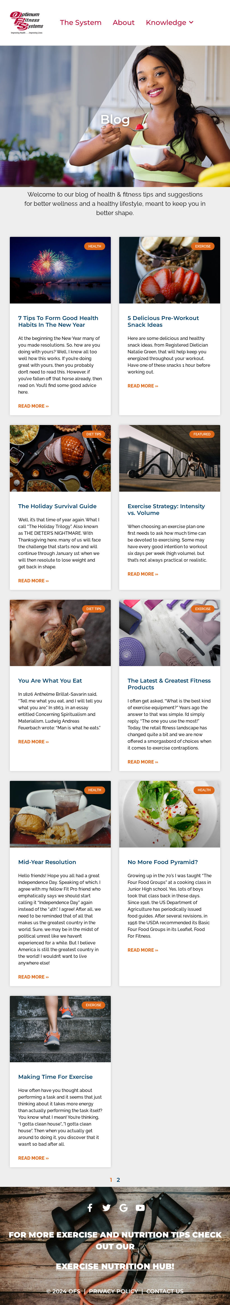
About (124, 22)
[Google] (123, 1207)
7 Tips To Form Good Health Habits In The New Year (58, 321)
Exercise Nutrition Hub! (115, 1266)
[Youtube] (140, 1207)
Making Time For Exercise (55, 1076)
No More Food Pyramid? (163, 862)
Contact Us (165, 1291)
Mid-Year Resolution (47, 862)
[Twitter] (106, 1207)
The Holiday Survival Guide (57, 506)
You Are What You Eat (50, 680)
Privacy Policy (113, 1291)
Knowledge (166, 22)
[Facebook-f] (89, 1207)
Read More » (33, 406)
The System (81, 22)
